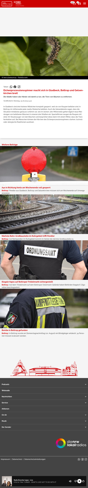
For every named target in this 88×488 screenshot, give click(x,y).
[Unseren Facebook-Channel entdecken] (82, 459)
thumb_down (75, 481)
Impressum (5, 459)
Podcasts (5, 384)
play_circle (79, 481)
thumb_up (83, 481)
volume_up (70, 481)
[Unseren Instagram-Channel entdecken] (86, 459)
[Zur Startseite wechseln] (7, 4)
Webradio (6, 390)
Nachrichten (7, 397)
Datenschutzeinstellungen (34, 459)
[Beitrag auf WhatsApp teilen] (11, 87)
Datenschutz (17, 459)
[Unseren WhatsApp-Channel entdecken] (79, 459)
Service (5, 403)
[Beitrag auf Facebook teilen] (15, 87)
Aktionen (5, 409)
